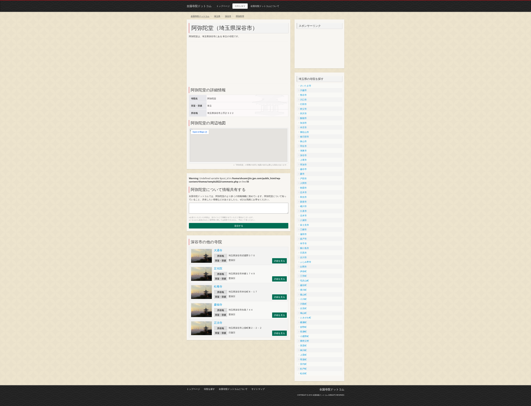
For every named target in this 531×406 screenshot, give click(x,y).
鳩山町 (303, 313)
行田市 (303, 104)
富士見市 (304, 224)
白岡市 (303, 266)
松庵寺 (218, 286)
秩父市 (303, 108)
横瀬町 (303, 322)
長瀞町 (303, 331)
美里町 (303, 345)
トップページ (223, 6)
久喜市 (303, 210)
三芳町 (303, 275)
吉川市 (303, 257)
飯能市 (303, 118)
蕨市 (302, 173)
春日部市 (304, 136)
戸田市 (303, 178)
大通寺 (218, 250)
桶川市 (303, 206)
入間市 (303, 183)
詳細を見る (279, 260)
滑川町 (303, 289)
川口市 (303, 99)
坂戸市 (303, 238)
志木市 (303, 192)
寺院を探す (240, 6)
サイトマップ (258, 389)
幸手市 (303, 243)
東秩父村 (304, 340)
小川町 (303, 299)
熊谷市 (303, 94)
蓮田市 (303, 234)
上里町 (303, 354)
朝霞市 (303, 187)
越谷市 (303, 169)
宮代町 (303, 364)
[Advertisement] (209, 62)
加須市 (303, 122)
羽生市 (303, 146)
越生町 (303, 285)
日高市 (303, 252)
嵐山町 (303, 294)
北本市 (303, 215)
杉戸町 (303, 368)
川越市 (303, 90)
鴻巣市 (303, 150)
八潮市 (303, 220)
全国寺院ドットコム (199, 6)
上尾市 (303, 159)
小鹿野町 (304, 336)
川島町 (303, 303)
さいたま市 (305, 85)
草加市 (303, 164)
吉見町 (303, 308)
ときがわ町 (305, 317)
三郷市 (303, 229)
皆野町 (303, 327)
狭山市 (303, 141)
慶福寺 (218, 304)
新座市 (303, 201)
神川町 (303, 350)
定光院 (218, 268)
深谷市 (303, 155)
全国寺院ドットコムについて (264, 6)
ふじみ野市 (305, 261)
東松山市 (304, 132)
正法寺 (218, 322)
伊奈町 (303, 271)
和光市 (303, 197)
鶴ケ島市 (304, 248)
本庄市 (303, 127)
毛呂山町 (304, 280)
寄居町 (303, 359)
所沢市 (303, 113)
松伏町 (303, 373)
